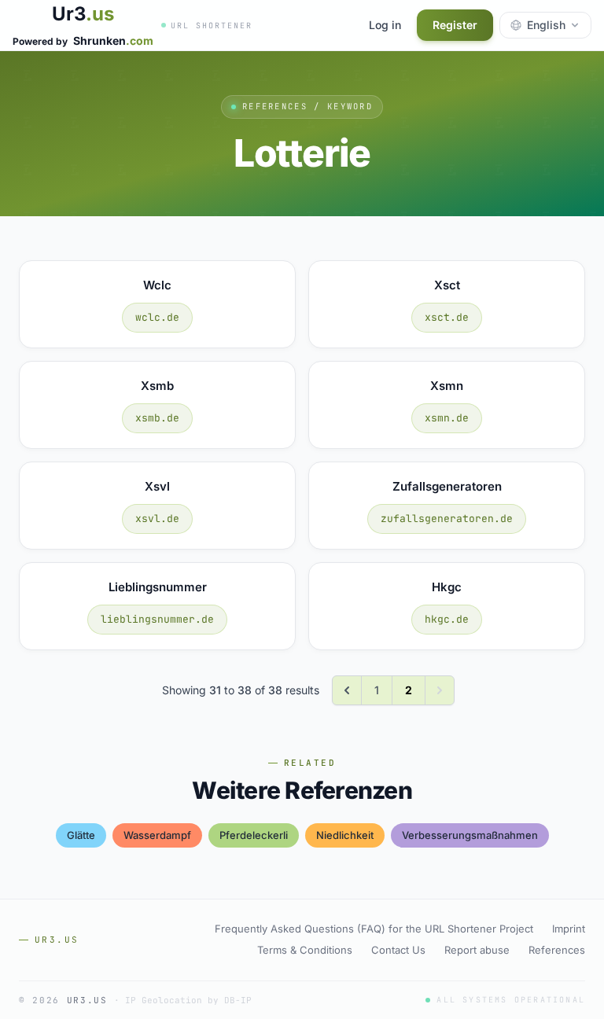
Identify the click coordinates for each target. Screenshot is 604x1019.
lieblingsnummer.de (157, 619)
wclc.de (157, 317)
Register (455, 24)
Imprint (568, 928)
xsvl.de (157, 518)
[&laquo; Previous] (347, 690)
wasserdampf (157, 835)
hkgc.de (447, 619)
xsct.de (447, 317)
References (556, 950)
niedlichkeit (345, 835)
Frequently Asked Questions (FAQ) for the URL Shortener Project (374, 928)
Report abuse (477, 950)
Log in (385, 24)
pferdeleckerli (253, 835)
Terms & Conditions (304, 950)
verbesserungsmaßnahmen (470, 835)
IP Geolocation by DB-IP (188, 1000)
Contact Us (398, 950)
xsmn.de (447, 418)
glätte (81, 835)
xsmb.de (157, 418)
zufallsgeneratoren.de (447, 518)
